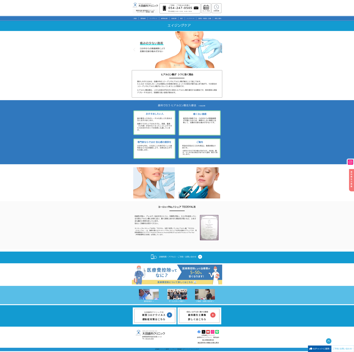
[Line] (217, 332)
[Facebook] (199, 332)
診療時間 (216, 10)
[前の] (134, 49)
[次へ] (219, 49)
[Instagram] (350, 162)
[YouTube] (208, 332)
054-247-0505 (149, 339)
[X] (203, 332)
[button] (135, 18)
